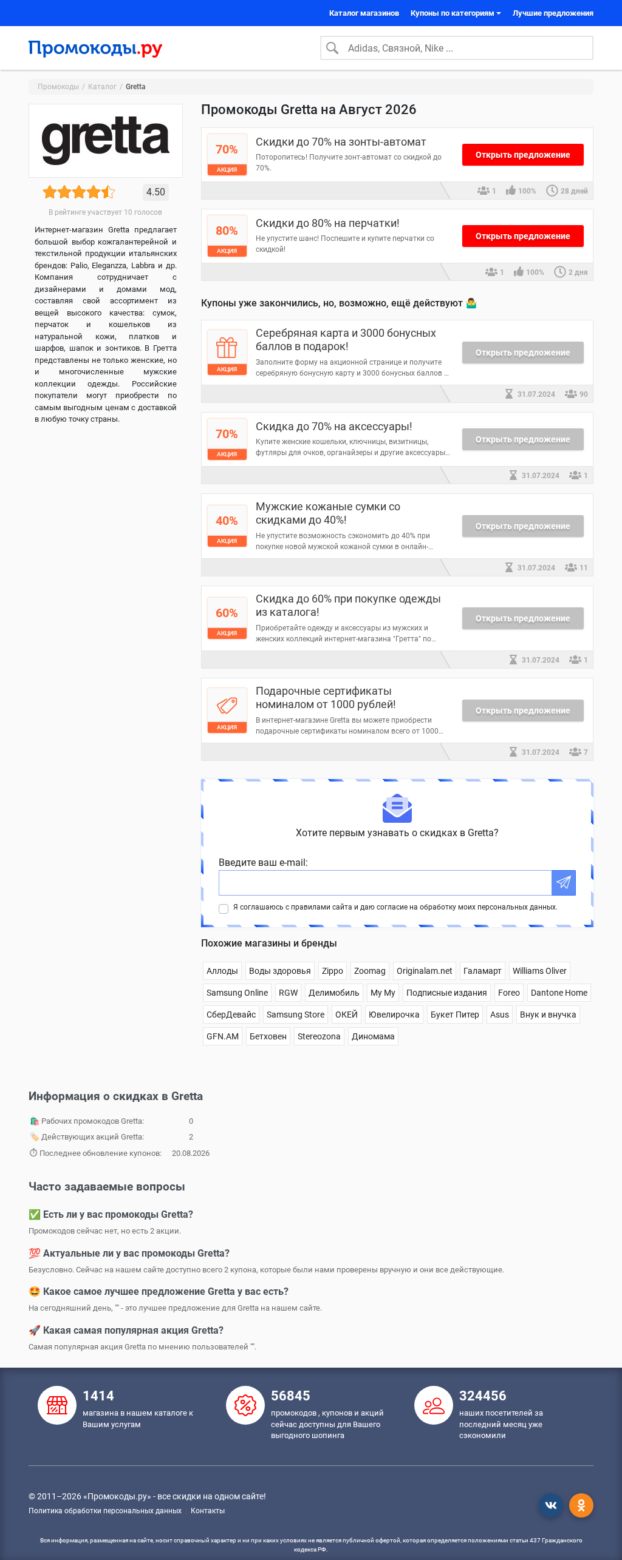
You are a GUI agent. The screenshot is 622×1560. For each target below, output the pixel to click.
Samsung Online (237, 993)
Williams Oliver (540, 971)
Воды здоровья (280, 971)
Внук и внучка (548, 1014)
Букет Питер (455, 1014)
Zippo (332, 971)
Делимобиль (334, 993)
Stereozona (319, 1036)
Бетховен (268, 1036)
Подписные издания (446, 993)
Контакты (208, 1511)
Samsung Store (295, 1014)
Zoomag (370, 971)
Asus (499, 1014)
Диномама (373, 1036)
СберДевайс (231, 1014)
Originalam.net (425, 971)
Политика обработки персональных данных (105, 1511)
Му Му (383, 993)
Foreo (509, 993)
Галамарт (482, 971)
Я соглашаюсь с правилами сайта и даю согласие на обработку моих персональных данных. (395, 907)
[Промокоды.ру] (95, 48)
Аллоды (222, 971)
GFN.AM (223, 1036)
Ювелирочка (394, 1014)
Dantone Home (559, 993)
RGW (288, 993)
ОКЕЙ (346, 1014)
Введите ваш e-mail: (263, 862)
